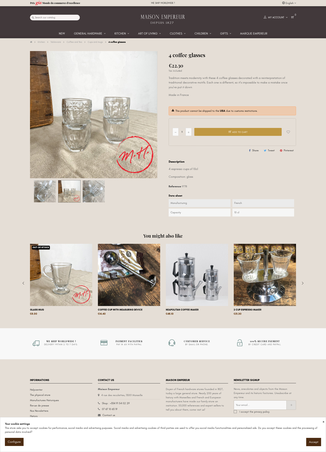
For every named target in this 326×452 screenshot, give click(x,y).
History (34, 416)
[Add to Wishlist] (288, 132)
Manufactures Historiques (44, 400)
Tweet (271, 150)
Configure (14, 442)
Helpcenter (36, 389)
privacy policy (261, 411)
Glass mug (37, 309)
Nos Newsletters (39, 410)
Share (255, 150)
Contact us (108, 415)
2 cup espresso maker (247, 309)
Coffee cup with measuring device (120, 309)
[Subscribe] (291, 405)
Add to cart (239, 132)
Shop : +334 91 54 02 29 (116, 403)
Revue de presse (39, 405)
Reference (175, 186)
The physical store (40, 395)
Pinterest (289, 150)
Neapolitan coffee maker (182, 309)
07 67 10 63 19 (109, 409)
